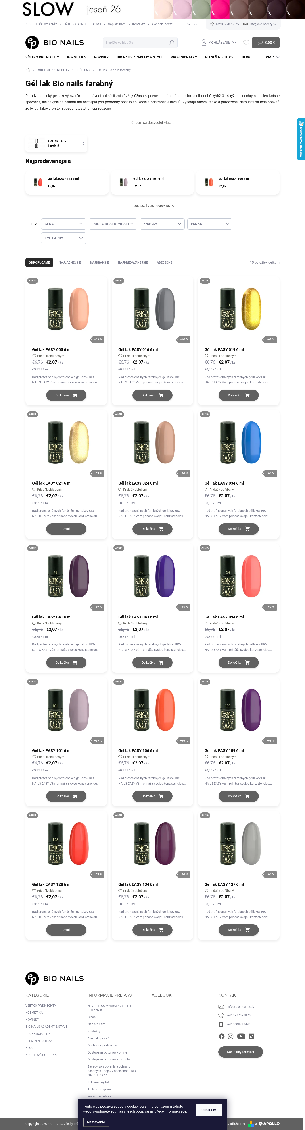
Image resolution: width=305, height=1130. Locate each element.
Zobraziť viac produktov (152, 205)
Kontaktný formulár (240, 1052)
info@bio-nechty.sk (240, 1006)
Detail (66, 529)
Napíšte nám (116, 24)
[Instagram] (230, 1035)
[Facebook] (221, 1035)
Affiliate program (99, 1089)
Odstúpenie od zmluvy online (107, 1052)
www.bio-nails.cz (99, 1096)
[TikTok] (251, 1035)
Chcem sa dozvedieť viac (151, 122)
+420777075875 (239, 1015)
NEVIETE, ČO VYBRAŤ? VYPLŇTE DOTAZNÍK (55, 24)
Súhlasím (208, 1110)
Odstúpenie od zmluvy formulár (109, 1059)
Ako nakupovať (162, 24)
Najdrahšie (99, 262)
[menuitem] (43, 57)
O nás (97, 24)
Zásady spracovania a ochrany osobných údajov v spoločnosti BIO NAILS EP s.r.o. (112, 1071)
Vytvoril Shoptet (234, 1124)
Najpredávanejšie (133, 262)
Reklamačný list (98, 1082)
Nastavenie (96, 1122)
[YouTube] (241, 1035)
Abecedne (164, 262)
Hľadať (171, 42)
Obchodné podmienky (103, 1045)
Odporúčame (39, 262)
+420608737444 (239, 1024)
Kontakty (138, 24)
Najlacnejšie (70, 262)
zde (183, 1111)
